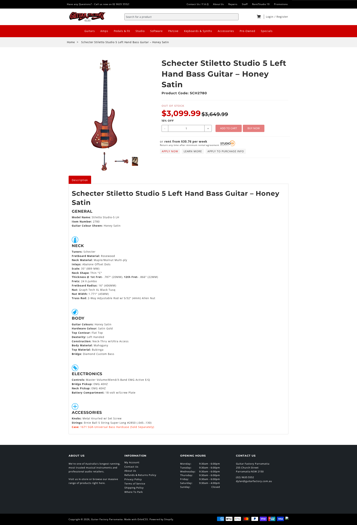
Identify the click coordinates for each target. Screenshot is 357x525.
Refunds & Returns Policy (140, 475)
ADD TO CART (228, 128)
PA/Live (173, 31)
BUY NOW (253, 128)
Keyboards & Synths (198, 31)
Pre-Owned (247, 31)
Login (270, 16)
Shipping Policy (134, 487)
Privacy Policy (133, 479)
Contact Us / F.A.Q (197, 4)
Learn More (193, 151)
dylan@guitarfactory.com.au (254, 481)
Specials (267, 31)
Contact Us (131, 466)
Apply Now (170, 151)
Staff (245, 4)
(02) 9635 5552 (245, 477)
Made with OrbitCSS (136, 519)
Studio (140, 31)
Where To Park (133, 492)
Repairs (232, 4)
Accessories (226, 31)
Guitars (89, 31)
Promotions (281, 4)
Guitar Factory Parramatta (107, 519)
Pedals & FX (122, 31)
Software (156, 31)
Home (71, 42)
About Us (218, 4)
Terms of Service (134, 483)
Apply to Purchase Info (226, 151)
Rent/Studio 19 (261, 4)
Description (80, 180)
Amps (104, 31)
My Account (131, 462)
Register (282, 16)
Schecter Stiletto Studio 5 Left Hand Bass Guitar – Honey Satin (125, 42)
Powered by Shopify (161, 519)
